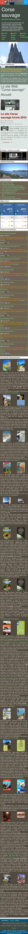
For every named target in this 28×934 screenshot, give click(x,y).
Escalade (18, 923)
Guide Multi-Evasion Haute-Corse (8, 676)
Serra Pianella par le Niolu (7, 270)
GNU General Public (16, 933)
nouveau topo (5, 509)
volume (2, 900)
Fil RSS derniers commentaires (24, 35)
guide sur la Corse (10, 637)
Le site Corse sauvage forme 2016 (13, 115)
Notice (14, 928)
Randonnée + (10, 925)
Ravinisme (13, 923)
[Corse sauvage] (9, 2)
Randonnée (3, 925)
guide (6, 547)
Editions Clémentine (5, 495)
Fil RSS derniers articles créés (4, 36)
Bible (8, 887)
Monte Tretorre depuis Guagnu (8, 233)
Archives (25, 925)
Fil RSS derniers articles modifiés (13, 36)
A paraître (2, 576)
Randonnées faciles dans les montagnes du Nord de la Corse (14, 641)
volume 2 (10, 852)
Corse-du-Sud (10, 706)
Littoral (15, 925)
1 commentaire (5, 142)
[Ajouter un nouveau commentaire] (11, 142)
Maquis (8, 923)
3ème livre (22, 722)
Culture (19, 925)
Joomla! (14, 932)
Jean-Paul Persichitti (13, 392)
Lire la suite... (16, 264)
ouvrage (26, 824)
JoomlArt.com (9, 932)
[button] (3, 158)
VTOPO (2, 525)
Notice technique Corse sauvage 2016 (10, 246)
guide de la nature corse (6, 755)
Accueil (12, 920)
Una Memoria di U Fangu (13, 857)
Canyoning (23, 923)
